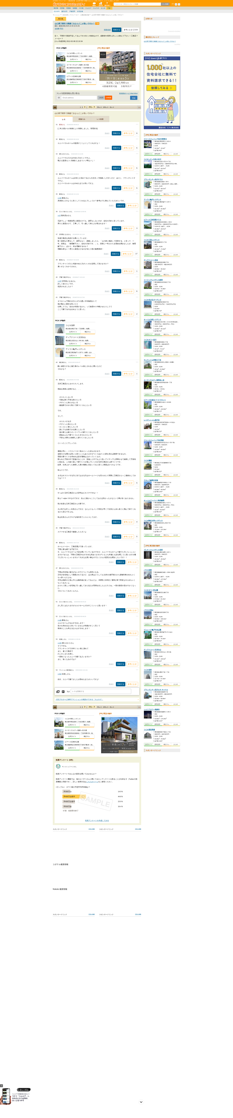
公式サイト (74, 59)
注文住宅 (57, 11)
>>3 (59, 215)
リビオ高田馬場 (149, 730)
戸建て (109, 8)
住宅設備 (80, 11)
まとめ (103, 8)
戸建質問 (72, 11)
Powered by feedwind (174, 31)
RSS (61, 28)
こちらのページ (92, 782)
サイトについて (107, 4)
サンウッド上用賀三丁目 (152, 360)
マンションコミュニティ (69, 4)
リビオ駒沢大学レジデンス (153, 520)
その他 (81, 8)
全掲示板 (94, 4)
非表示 (107, 133)
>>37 (60, 281)
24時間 (108, 98)
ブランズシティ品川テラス (153, 179)
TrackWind (177, 44)
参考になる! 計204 (131, 30)
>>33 (60, 643)
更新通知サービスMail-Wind (128, 93)
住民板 (62, 8)
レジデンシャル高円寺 (152, 420)
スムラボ (96, 8)
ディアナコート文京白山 (152, 650)
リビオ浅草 (148, 670)
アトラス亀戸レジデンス (152, 199)
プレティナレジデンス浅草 (153, 550)
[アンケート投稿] (63, 691)
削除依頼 (107, 30)
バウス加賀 (148, 570)
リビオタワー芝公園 (151, 590)
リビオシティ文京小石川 (152, 159)
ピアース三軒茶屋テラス (152, 220)
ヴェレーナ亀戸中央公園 (152, 630)
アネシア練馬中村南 (151, 480)
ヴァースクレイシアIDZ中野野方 (155, 139)
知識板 (75, 8)
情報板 (68, 8)
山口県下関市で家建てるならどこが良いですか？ (75, 23)
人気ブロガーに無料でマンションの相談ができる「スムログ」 (79, 699)
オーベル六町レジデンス (152, 320)
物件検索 (100, 4)
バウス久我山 (148, 610)
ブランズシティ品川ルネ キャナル (156, 690)
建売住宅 (64, 11)
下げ (68, 692)
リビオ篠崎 (148, 460)
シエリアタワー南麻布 (152, 709)
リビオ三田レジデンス (152, 240)
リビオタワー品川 (150, 340)
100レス (105, 107)
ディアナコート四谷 (151, 260)
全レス (112, 107)
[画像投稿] (58, 691)
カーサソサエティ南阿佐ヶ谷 (154, 380)
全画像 (57, 28)
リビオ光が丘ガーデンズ (152, 300)
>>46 (60, 620)
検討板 (56, 8)
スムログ (88, 8)
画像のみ (82, 119)
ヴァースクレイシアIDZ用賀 (154, 440)
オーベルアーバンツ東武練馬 (154, 500)
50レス (99, 107)
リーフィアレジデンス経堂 (153, 280)
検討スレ (89, 59)
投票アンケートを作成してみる (97, 820)
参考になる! (128, 133)
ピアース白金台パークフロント (155, 400)
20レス (92, 107)
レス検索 (100, 119)
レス (63, 119)
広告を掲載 (92, 829)
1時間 (101, 98)
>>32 (60, 198)
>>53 (60, 674)
